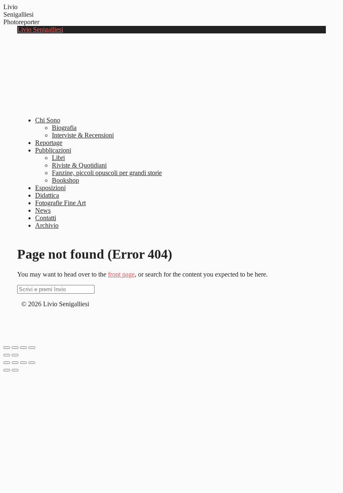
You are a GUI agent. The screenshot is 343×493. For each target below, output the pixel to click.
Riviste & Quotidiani (79, 165)
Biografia (64, 127)
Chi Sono (47, 120)
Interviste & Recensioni (83, 135)
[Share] (15, 347)
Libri (58, 157)
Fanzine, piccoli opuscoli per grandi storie (107, 172)
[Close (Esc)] (6, 347)
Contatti (45, 217)
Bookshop (65, 180)
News (43, 210)
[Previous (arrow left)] (6, 355)
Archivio (47, 225)
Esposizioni (50, 187)
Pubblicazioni (53, 150)
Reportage (48, 142)
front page (121, 274)
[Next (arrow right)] (15, 355)
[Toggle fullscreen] (23, 347)
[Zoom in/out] (31, 347)
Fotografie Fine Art (60, 202)
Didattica (47, 195)
